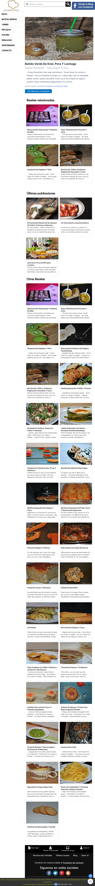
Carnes (5, 25)
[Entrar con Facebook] (83, 6)
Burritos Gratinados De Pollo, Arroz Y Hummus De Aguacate (75, 509)
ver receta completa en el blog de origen (52, 86)
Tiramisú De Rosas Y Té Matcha (74, 667)
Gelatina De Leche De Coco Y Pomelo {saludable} (39, 708)
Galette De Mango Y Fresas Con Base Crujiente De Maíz (74, 708)
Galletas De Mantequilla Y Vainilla (41, 827)
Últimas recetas (63, 855)
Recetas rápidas (9, 19)
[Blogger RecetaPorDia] (69, 873)
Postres (5, 35)
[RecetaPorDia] (11, 5)
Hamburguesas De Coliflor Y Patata (76, 388)
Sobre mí (85, 855)
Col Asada (31, 627)
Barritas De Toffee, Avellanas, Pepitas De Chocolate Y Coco (73, 170)
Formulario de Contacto (73, 863)
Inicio (4, 14)
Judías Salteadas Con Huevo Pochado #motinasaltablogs (73, 429)
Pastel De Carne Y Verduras (39, 588)
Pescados (6, 30)
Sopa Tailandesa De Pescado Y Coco (74, 131)
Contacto (7, 51)
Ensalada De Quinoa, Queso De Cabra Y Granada (40, 429)
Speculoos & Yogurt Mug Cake (40, 787)
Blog (75, 855)
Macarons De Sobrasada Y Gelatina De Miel (42, 131)
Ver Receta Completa (38, 91)
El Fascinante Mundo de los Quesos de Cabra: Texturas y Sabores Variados (42, 224)
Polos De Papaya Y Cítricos (38, 548)
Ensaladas (7, 40)
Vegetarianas (8, 45)
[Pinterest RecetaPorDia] (62, 873)
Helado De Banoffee (69, 588)
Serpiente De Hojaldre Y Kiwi (39, 169)
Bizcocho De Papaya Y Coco (73, 627)
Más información (62, 884)
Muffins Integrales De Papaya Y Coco (40, 509)
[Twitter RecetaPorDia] (56, 873)
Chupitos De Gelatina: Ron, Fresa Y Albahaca (41, 469)
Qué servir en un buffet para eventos (39, 264)
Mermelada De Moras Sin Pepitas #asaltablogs (75, 349)
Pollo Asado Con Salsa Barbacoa (74, 548)
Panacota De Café (68, 747)
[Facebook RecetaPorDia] (49, 873)
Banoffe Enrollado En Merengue (74, 468)
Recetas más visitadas (43, 855)
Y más (70, 884)
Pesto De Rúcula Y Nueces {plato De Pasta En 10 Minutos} (41, 748)
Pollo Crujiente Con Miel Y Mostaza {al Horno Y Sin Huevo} (42, 668)
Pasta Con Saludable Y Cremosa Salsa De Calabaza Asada (74, 788)
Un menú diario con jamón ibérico (75, 223)
